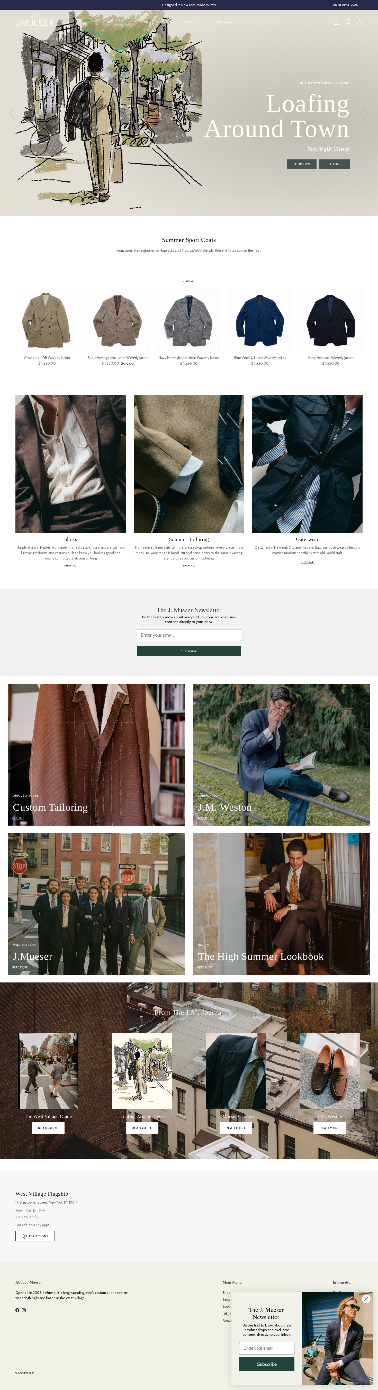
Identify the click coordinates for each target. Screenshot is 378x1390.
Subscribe (189, 651)
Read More (76, 145)
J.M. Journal (224, 22)
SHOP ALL (70, 565)
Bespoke (168, 22)
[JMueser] (34, 22)
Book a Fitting (194, 22)
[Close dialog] (366, 1298)
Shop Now (42, 145)
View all (189, 281)
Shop (147, 22)
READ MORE (48, 1128)
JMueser (29, 1372)
